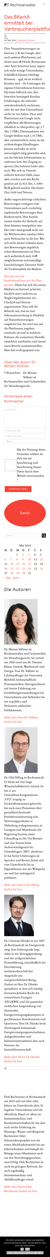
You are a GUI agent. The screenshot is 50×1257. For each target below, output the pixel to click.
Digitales (22, 40)
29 (17, 573)
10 (29, 559)
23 (23, 568)
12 (41, 559)
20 (5, 568)
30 (23, 573)
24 (29, 568)
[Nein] (46, 1246)
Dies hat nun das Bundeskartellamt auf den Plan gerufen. (23, 281)
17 (29, 564)
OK (22, 1249)
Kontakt (25, 513)
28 (11, 573)
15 (17, 564)
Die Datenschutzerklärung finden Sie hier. (25, 1253)
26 (41, 568)
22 (17, 568)
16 (23, 564)
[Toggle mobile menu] (44, 4)
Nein (27, 1249)
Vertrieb (31, 40)
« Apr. (7, 578)
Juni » (16, 578)
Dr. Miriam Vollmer (20, 364)
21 (11, 568)
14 (11, 564)
